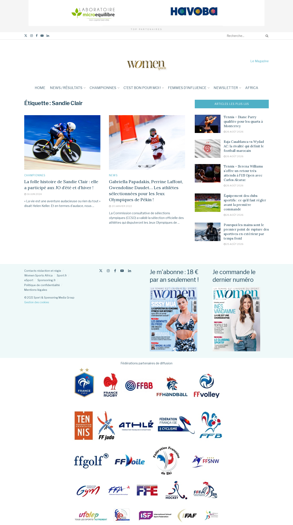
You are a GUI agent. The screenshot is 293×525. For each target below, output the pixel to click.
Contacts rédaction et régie (42, 270)
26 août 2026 (234, 131)
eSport (28, 280)
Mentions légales (35, 289)
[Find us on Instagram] (31, 35)
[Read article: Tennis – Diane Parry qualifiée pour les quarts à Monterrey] (208, 124)
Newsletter (226, 88)
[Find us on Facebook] (37, 35)
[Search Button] (266, 35)
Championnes (103, 88)
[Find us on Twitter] (25, 35)
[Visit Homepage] (146, 61)
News (113, 175)
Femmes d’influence (187, 88)
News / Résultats (66, 88)
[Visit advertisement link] (146, 13)
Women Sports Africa (38, 275)
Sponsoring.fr (47, 280)
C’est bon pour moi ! (142, 88)
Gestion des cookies (36, 302)
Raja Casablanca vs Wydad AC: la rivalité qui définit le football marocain (244, 146)
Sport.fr (62, 275)
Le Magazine (259, 61)
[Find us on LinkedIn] (48, 35)
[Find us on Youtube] (42, 35)
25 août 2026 (234, 244)
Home (40, 88)
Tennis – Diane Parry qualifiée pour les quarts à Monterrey (243, 121)
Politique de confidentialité (42, 285)
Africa (251, 88)
